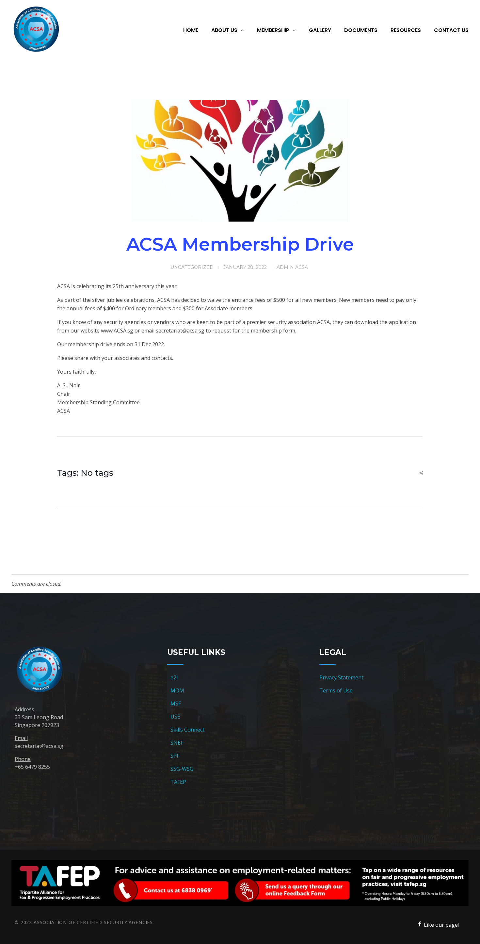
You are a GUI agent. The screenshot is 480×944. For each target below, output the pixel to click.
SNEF (176, 742)
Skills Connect (187, 729)
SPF (174, 755)
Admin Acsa (292, 267)
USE (175, 716)
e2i (174, 677)
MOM (177, 690)
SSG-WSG (181, 768)
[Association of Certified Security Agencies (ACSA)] (35, 29)
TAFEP (178, 781)
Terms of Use (336, 690)
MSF (175, 703)
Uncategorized (192, 267)
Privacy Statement (341, 677)
